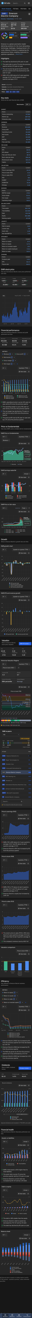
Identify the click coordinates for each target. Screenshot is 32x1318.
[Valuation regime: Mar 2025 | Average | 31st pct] (21, 720)
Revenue (5, 440)
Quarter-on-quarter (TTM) (20, 549)
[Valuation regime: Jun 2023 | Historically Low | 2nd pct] (11, 720)
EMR (4, 14)
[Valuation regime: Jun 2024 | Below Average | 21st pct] (17, 720)
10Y (4, 436)
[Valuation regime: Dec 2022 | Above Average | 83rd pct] (9, 720)
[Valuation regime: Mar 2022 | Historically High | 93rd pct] (4, 720)
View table (23, 371)
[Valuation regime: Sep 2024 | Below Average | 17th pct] (19, 720)
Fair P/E (17, 508)
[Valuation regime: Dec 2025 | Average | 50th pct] (26, 720)
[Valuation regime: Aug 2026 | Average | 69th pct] (30, 720)
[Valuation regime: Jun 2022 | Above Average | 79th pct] (6, 720)
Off (27, 104)
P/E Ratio (16, 9)
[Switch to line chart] (10, 354)
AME (7, 91)
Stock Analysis (6, 9)
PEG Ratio (24, 9)
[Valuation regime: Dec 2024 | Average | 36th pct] (20, 720)
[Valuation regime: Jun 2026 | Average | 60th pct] (29, 720)
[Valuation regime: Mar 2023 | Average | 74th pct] (10, 720)
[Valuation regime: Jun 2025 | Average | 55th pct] (23, 720)
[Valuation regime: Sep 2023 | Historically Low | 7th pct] (13, 720)
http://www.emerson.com (14, 89)
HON (14, 91)
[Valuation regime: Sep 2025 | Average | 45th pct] (24, 720)
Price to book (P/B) (8, 667)
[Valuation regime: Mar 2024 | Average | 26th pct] (16, 720)
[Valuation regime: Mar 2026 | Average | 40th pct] (27, 720)
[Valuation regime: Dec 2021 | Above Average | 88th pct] (3, 720)
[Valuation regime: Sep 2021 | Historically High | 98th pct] (1, 720)
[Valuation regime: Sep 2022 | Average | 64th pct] (7, 720)
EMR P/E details (24, 643)
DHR (18, 91)
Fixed (23, 508)
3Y (3, 368)
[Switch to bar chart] (13, 361)
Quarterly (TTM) (23, 368)
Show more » (19, 54)
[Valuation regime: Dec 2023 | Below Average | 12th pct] (14, 720)
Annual (26, 474)
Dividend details (24, 1068)
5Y (3, 664)
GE (10, 91)
